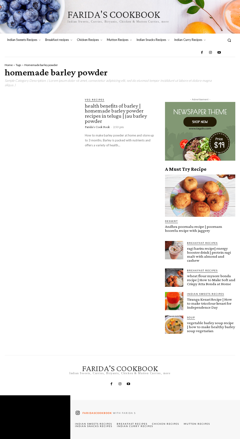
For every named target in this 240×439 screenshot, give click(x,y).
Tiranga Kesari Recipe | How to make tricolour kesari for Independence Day (209, 303)
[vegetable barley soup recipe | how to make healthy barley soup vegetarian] (174, 324)
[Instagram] (210, 52)
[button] (229, 40)
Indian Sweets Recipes (205, 293)
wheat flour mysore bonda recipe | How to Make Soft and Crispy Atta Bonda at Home (211, 280)
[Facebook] (202, 52)
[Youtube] (219, 52)
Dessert (171, 221)
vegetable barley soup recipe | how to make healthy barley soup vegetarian (211, 327)
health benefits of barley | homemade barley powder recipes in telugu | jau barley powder (116, 113)
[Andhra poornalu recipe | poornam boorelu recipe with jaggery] (200, 196)
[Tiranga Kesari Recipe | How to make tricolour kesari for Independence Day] (174, 301)
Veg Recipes (94, 99)
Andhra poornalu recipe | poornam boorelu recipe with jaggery (193, 228)
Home (9, 65)
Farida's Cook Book (97, 127)
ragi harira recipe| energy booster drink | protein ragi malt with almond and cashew (209, 254)
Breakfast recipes (202, 242)
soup (191, 317)
